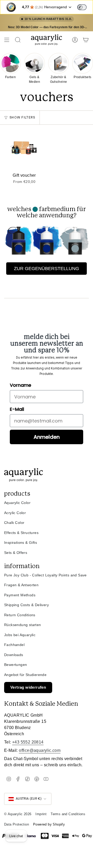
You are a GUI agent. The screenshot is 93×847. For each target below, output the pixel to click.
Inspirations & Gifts (20, 542)
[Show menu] (7, 40)
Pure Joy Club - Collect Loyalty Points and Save (45, 575)
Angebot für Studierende (25, 675)
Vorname (20, 385)
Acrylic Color (15, 513)
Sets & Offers (15, 553)
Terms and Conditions (68, 814)
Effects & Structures (21, 533)
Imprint (41, 814)
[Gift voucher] (24, 149)
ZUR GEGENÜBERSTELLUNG (46, 268)
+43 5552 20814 (28, 742)
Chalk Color (14, 523)
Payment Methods (19, 595)
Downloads (13, 655)
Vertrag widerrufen (28, 687)
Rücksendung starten (22, 625)
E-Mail (17, 409)
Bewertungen (15, 665)
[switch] (82, 7)
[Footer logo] (23, 475)
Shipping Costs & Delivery (26, 605)
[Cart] (85, 40)
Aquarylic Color (17, 503)
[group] (10, 65)
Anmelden (47, 437)
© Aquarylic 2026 (17, 814)
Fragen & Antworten (21, 585)
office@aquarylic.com (39, 750)
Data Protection (16, 824)
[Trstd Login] (85, 6)
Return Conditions (19, 615)
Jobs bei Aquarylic (19, 635)
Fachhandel (14, 645)
